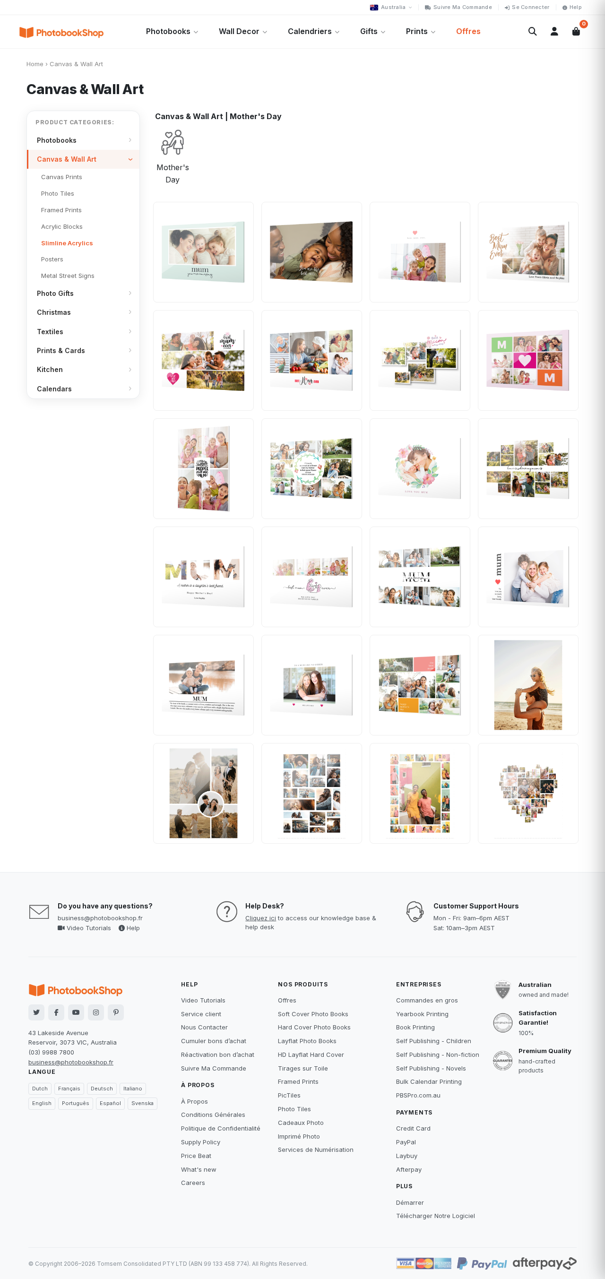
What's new (198, 1169)
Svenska (142, 1103)
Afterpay (409, 1169)
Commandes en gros (427, 1000)
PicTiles (289, 1095)
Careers (193, 1182)
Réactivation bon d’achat (217, 1054)
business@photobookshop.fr (100, 918)
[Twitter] (36, 1012)
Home (34, 64)
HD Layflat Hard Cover (311, 1054)
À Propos (194, 1101)
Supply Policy (200, 1142)
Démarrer (410, 1202)
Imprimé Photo (299, 1136)
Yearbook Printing (422, 1014)
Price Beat (196, 1155)
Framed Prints (298, 1081)
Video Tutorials (88, 928)
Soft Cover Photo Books (313, 1014)
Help (576, 7)
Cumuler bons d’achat (213, 1041)
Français (69, 1088)
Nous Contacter (204, 1027)
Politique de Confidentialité (220, 1128)
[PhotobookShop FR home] (61, 31)
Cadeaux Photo (301, 1122)
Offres (468, 31)
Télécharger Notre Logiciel (435, 1215)
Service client (201, 1014)
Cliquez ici (260, 918)
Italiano (132, 1088)
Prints (417, 31)
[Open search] (533, 32)
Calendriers (310, 31)
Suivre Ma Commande (462, 7)
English (42, 1103)
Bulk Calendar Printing (429, 1081)
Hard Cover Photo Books (314, 1027)
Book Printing (415, 1027)
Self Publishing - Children (433, 1041)
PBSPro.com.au (418, 1095)
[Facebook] (56, 1012)
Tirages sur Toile (303, 1068)
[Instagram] (96, 1012)
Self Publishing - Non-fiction (437, 1054)
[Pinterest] (116, 1012)
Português (75, 1103)
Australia (393, 7)
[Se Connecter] (554, 32)
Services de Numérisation (316, 1149)
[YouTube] (76, 1012)
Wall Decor (239, 31)
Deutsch (102, 1088)
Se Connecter (530, 7)
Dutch (40, 1088)
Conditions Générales (213, 1114)
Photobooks (168, 31)
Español (110, 1103)
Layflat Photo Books (307, 1041)
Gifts (369, 31)
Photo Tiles (294, 1109)
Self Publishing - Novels (431, 1068)
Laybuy (406, 1155)
